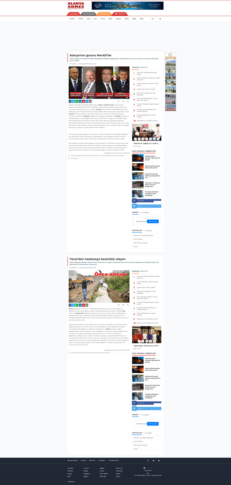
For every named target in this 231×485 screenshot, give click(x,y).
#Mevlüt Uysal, (115, 155)
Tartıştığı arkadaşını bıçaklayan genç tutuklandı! (151, 193)
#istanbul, (88, 155)
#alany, (93, 155)
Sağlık (134, 18)
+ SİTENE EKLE (113, 460)
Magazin (118, 18)
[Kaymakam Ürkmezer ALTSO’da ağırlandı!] (146, 336)
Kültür (142, 18)
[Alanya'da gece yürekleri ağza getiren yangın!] (138, 158)
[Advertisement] (115, 34)
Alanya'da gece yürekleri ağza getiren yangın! (152, 158)
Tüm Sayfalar (148, 230)
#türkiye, (105, 155)
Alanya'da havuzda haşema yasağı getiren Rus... (152, 175)
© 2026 (159, 475)
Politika (80, 18)
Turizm (103, 18)
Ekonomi (119, 468)
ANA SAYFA (74, 14)
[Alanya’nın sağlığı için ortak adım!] (146, 133)
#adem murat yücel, (80, 352)
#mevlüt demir (74, 158)
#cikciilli (107, 352)
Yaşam (118, 474)
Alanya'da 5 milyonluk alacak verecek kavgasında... (152, 184)
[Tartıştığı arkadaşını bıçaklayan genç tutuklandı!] (138, 193)
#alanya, (73, 352)
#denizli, (122, 155)
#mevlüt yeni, (99, 155)
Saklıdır (143, 475)
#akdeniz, (83, 155)
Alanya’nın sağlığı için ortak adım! (147, 143)
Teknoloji (119, 471)
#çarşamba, (102, 352)
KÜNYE (83, 460)
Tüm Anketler (145, 212)
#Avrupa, (109, 155)
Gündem (72, 18)
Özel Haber (104, 474)
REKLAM (92, 460)
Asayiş (88, 18)
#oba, (87, 352)
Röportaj (103, 476)
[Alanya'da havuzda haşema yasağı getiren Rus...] (138, 176)
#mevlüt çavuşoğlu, (76, 155)
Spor (95, 18)
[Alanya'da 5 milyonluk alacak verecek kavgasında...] (138, 185)
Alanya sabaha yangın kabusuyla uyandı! (152, 167)
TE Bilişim (71, 481)
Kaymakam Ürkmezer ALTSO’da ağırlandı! (147, 346)
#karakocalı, (95, 352)
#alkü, (90, 352)
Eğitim (127, 18)
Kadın (118, 476)
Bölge (110, 18)
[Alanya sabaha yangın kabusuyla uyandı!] (138, 167)
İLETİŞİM (102, 460)
